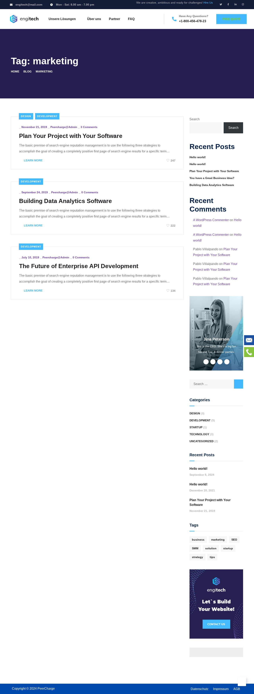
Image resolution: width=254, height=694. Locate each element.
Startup (196, 427)
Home (15, 71)
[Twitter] (221, 4)
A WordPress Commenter (211, 220)
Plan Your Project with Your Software (70, 136)
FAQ (131, 19)
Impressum (221, 689)
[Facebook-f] (228, 4)
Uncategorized (202, 441)
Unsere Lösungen (62, 19)
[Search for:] (216, 384)
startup (228, 548)
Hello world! (198, 157)
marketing (218, 539)
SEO (234, 539)
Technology (199, 434)
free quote (231, 19)
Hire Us (208, 2)
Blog (27, 71)
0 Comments (89, 192)
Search (195, 119)
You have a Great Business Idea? (212, 178)
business (198, 539)
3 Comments (89, 127)
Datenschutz (199, 689)
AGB (236, 689)
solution (210, 548)
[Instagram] (243, 4)
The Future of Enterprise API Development (78, 266)
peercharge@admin (63, 127)
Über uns (94, 19)
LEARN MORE (32, 160)
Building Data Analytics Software (65, 201)
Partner (114, 19)
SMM (195, 548)
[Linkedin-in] (235, 4)
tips (212, 557)
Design (26, 116)
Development (47, 116)
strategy (197, 557)
